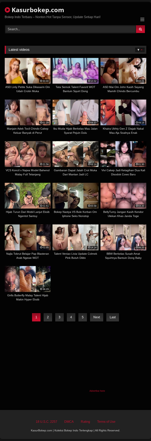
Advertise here (97, 391)
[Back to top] (138, 429)
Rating (85, 421)
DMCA (69, 421)
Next (96, 317)
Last (113, 317)
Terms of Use (106, 421)
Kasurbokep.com (37, 9)
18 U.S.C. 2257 (46, 421)
